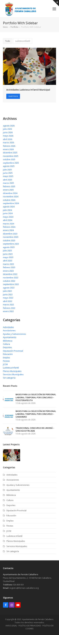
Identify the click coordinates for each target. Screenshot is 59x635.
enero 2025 (8, 189)
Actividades (8, 327)
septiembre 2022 (11, 284)
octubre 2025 (9, 159)
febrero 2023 (9, 267)
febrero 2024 (9, 226)
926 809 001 (18, 584)
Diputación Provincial (13, 350)
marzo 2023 (8, 264)
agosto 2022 (8, 287)
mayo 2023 (8, 257)
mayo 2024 (8, 216)
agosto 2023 (8, 247)
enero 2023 (8, 270)
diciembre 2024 (10, 193)
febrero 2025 (9, 186)
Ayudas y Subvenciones (14, 334)
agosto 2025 (8, 166)
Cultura (6, 344)
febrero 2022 (9, 308)
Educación (8, 354)
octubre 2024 (9, 200)
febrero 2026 (9, 146)
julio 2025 (7, 169)
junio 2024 (8, 213)
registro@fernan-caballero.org (24, 588)
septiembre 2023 (11, 243)
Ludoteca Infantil (22, 41)
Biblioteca (7, 340)
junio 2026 (8, 132)
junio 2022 (8, 294)
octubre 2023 (9, 240)
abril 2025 (7, 179)
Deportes (7, 347)
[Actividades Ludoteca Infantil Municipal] (29, 66)
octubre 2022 (9, 280)
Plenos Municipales (12, 371)
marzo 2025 (8, 183)
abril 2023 (7, 260)
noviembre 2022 (10, 277)
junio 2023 (8, 254)
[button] (54, 8)
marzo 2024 (8, 223)
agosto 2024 (8, 206)
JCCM (5, 364)
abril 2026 (7, 139)
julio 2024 (7, 210)
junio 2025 (8, 172)
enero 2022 (8, 311)
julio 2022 (7, 291)
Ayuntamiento (9, 337)
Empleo (6, 357)
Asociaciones (9, 330)
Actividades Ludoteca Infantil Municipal (28, 89)
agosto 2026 (8, 125)
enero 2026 (8, 149)
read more (13, 96)
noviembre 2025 (10, 156)
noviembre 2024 (10, 196)
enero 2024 (8, 230)
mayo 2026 (8, 135)
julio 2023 (7, 250)
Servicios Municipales (13, 374)
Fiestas (6, 360)
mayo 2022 (8, 297)
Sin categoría (9, 377)
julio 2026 (7, 129)
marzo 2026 (8, 142)
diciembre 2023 (10, 233)
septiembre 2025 (11, 162)
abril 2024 (7, 220)
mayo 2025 (8, 176)
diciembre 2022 (10, 274)
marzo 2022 (8, 304)
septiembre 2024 (11, 203)
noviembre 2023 (10, 237)
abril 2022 (7, 301)
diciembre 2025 (10, 152)
